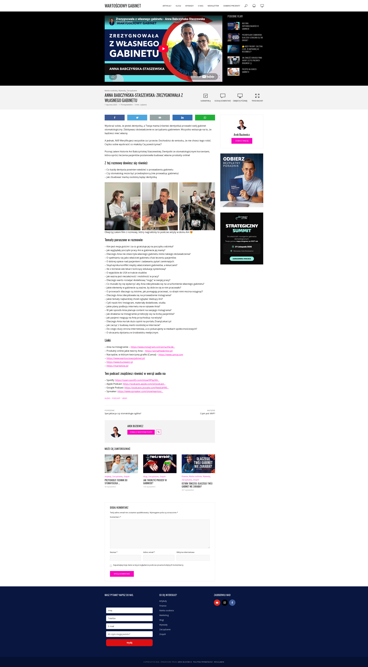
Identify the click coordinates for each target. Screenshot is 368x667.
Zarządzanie (132, 90)
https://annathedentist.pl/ (159, 350)
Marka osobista (111, 90)
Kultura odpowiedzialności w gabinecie (250, 26)
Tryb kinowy (257, 101)
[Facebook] (232, 602)
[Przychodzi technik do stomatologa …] (121, 463)
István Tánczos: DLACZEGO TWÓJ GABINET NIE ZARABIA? (197, 485)
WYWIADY (189, 5)
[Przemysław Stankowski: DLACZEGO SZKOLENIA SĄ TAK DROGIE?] (233, 37)
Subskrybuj (206, 101)
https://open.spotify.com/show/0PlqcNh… (137, 380)
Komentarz (115, 517)
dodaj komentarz (223, 101)
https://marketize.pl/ (118, 365)
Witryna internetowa (185, 552)
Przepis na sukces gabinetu (249, 70)
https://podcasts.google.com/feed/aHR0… (146, 387)
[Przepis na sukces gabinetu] (233, 72)
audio (107, 398)
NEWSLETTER (213, 5)
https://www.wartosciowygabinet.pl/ (126, 358)
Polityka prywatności (203, 662)
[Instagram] (225, 602)
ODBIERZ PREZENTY (231, 5)
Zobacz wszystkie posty (141, 432)
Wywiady (122, 90)
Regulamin (219, 662)
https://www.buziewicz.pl (120, 362)
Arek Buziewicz (185, 662)
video (124, 398)
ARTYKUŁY (167, 5)
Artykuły (108, 476)
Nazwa (113, 552)
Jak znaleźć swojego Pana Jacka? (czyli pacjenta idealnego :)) (252, 60)
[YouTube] (217, 602)
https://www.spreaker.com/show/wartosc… (140, 391)
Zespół (126, 476)
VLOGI (178, 5)
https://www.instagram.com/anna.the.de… (153, 347)
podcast (116, 398)
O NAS (200, 5)
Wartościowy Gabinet (123, 6)
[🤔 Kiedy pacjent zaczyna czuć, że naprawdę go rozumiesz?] (233, 49)
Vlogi (145, 476)
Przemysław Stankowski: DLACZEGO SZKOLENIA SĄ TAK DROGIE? (252, 37)
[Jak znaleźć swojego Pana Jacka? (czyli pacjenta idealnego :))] (233, 60)
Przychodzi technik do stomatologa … (116, 482)
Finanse (185, 476)
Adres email (149, 552)
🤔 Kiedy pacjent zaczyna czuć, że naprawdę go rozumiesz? (252, 49)
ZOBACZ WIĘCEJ (241, 141)
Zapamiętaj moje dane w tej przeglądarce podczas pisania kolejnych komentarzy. (148, 565)
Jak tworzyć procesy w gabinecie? (155, 482)
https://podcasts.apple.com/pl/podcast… (144, 383)
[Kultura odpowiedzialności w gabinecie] (233, 26)
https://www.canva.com (170, 354)
